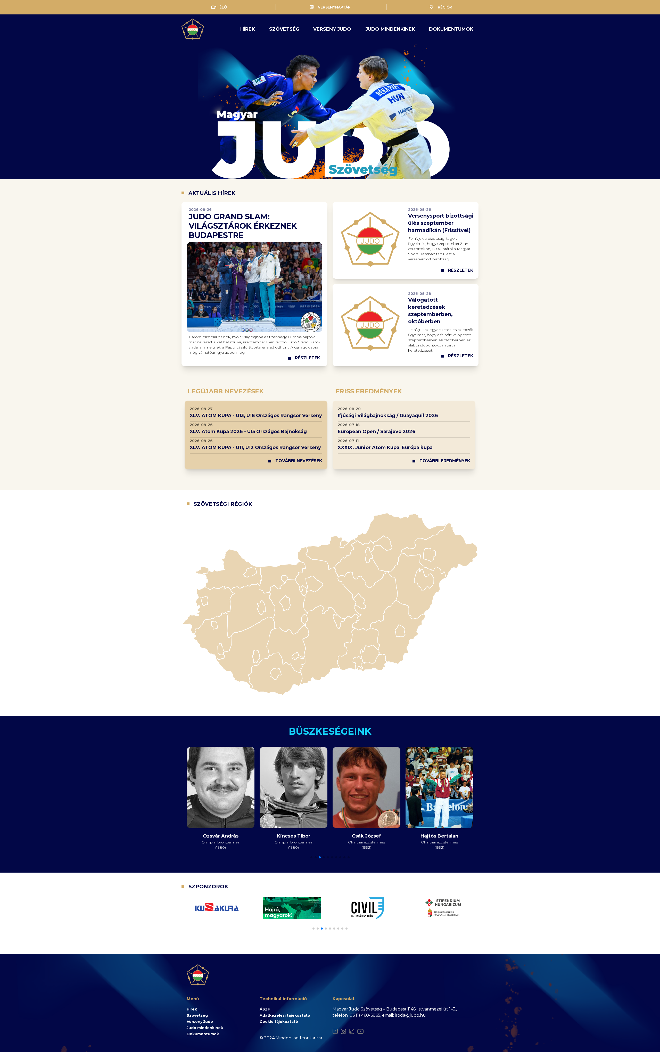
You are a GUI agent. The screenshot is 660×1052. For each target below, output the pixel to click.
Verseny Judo (200, 1021)
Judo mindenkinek (205, 1027)
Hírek (247, 29)
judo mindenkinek (390, 29)
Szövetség (284, 29)
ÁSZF (265, 1009)
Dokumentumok (451, 29)
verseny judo (332, 29)
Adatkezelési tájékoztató (285, 1015)
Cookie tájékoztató (279, 1021)
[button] (311, 857)
